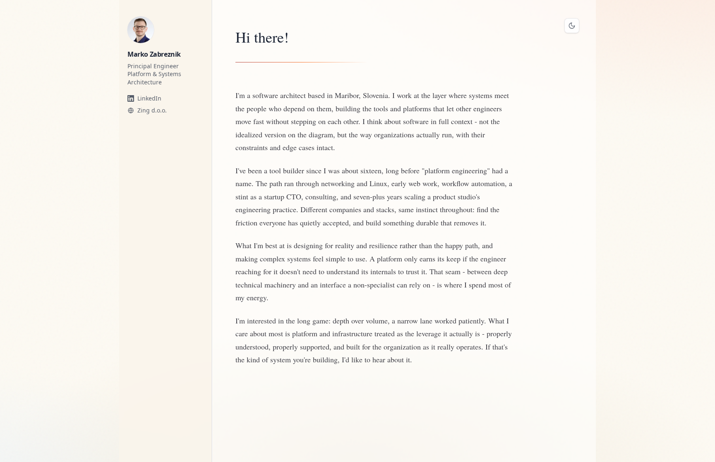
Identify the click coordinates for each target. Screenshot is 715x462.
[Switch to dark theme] (571, 25)
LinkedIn (149, 98)
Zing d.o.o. (152, 110)
